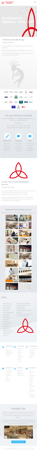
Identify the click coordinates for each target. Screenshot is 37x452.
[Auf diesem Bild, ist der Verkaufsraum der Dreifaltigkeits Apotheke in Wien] (18, 426)
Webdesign (27, 448)
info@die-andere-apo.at (24, 118)
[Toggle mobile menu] (35, 2)
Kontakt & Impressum (21, 448)
